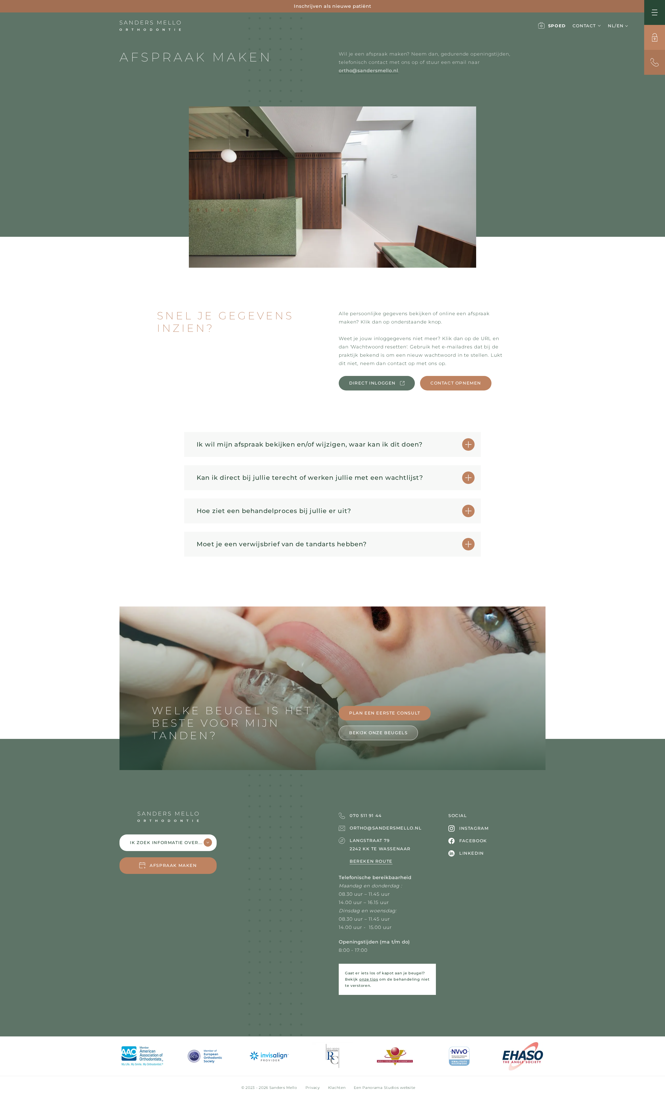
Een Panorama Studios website (384, 1087)
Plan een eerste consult (384, 713)
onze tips (368, 979)
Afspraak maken (173, 865)
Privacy (312, 1087)
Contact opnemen (455, 383)
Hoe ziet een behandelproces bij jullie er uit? (274, 511)
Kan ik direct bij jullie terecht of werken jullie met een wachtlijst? (310, 477)
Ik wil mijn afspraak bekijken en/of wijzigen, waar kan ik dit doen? (310, 444)
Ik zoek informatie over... (166, 842)
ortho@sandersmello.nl (368, 70)
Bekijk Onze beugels (378, 732)
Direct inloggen (372, 383)
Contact (584, 25)
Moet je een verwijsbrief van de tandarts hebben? (282, 544)
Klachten (337, 1087)
